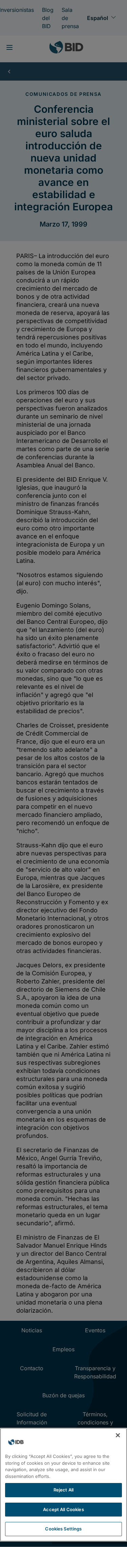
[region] (63, 1485)
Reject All (63, 1489)
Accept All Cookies (63, 1509)
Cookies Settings (63, 1528)
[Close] (117, 1435)
